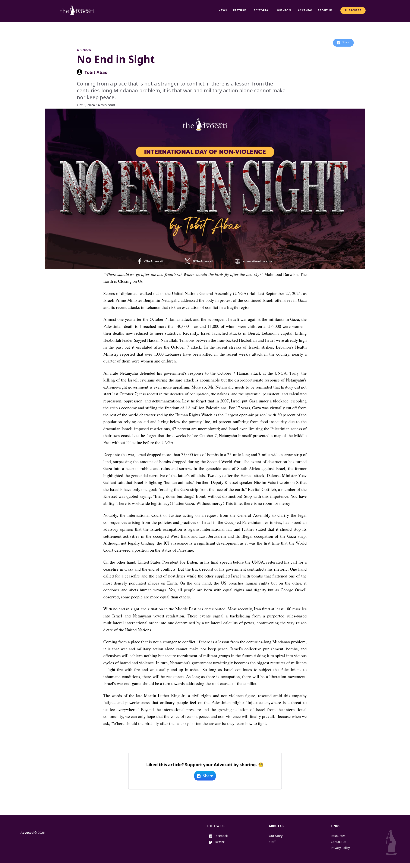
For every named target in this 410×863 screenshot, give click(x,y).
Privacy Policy (340, 848)
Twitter (219, 842)
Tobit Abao (96, 72)
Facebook (221, 836)
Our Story (276, 836)
